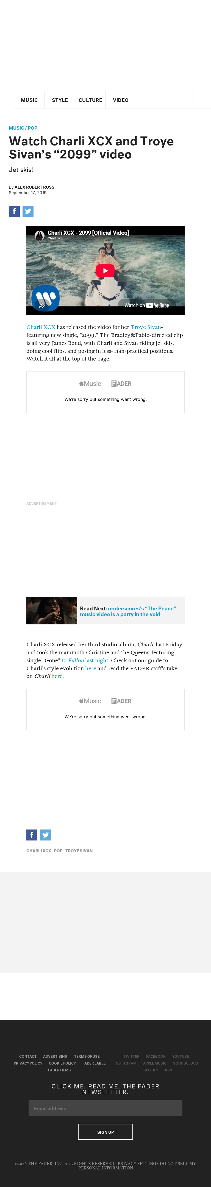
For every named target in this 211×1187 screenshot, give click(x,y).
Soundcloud (185, 1062)
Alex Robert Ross (34, 186)
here (90, 668)
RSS (168, 1069)
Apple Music (154, 1062)
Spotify (150, 1069)
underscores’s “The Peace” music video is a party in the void (128, 611)
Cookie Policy (62, 1062)
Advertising (55, 1055)
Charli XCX (40, 327)
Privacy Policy (28, 1062)
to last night (85, 660)
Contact (28, 1055)
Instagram (126, 1062)
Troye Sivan (146, 327)
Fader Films (59, 1069)
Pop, (59, 850)
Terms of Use (87, 1055)
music (16, 127)
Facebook (156, 1055)
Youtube (180, 1055)
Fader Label (94, 1062)
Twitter (132, 1055)
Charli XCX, (39, 850)
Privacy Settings (138, 1163)
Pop (32, 127)
